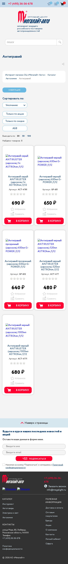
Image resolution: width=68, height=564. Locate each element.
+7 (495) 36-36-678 (20, 4)
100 (29, 136)
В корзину (22, 221)
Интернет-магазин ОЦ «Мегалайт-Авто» (25, 75)
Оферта (49, 543)
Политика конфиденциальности (12, 547)
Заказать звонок (57, 486)
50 (23, 136)
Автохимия (11, 78)
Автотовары (8, 508)
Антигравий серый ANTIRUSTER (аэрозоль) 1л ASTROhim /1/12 (18, 181)
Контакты (50, 534)
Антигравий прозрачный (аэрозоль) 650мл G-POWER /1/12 (18, 264)
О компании (51, 530)
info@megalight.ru (56, 490)
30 (18, 136)
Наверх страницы (36, 423)
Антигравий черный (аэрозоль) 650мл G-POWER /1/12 (50, 179)
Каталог (52, 75)
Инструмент (8, 504)
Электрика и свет (10, 513)
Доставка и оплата (54, 508)
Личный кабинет (53, 539)
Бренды (49, 520)
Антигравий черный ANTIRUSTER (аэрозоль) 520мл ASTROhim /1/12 (50, 265)
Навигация (14, 90)
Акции (48, 525)
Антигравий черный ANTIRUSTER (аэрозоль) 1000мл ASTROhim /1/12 (18, 350)
